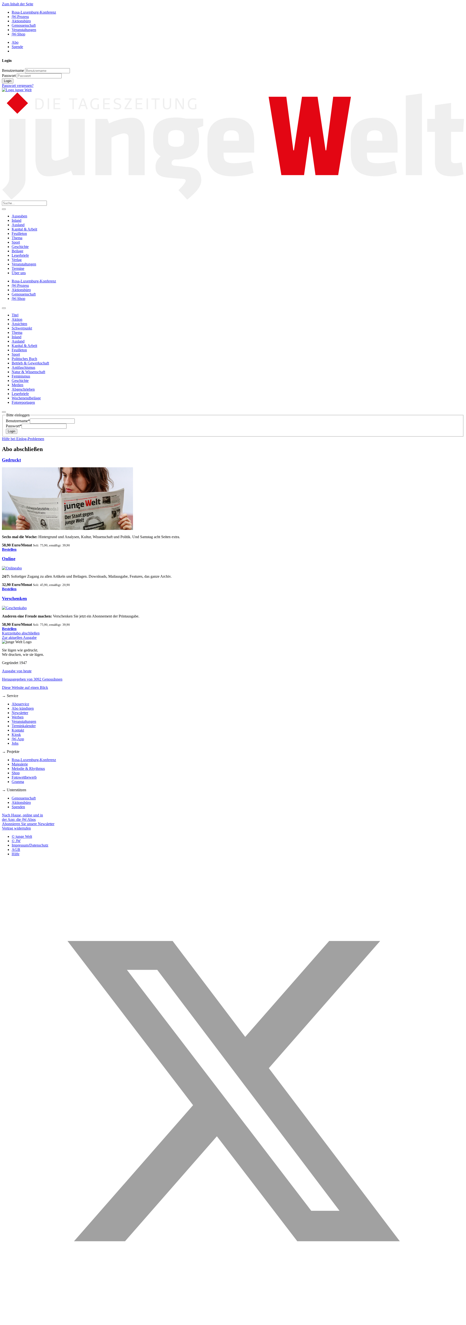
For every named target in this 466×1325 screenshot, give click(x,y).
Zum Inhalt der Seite (17, 4)
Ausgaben (19, 216)
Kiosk (16, 734)
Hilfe (15, 854)
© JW (16, 841)
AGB (16, 850)
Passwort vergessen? (17, 85)
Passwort (9, 76)
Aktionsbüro (21, 21)
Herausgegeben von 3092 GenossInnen (32, 679)
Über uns (19, 273)
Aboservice (20, 704)
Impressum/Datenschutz (30, 845)
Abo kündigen (23, 708)
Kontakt (18, 730)
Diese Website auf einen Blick (25, 687)
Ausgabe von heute (17, 671)
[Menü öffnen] (4, 209)
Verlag (17, 260)
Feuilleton (19, 233)
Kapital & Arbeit (24, 229)
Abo (15, 42)
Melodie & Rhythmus (28, 768)
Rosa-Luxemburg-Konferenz (34, 12)
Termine (18, 268)
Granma (18, 782)
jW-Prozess (20, 17)
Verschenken (14, 598)
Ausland (18, 225)
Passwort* (14, 426)
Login (7, 81)
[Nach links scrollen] (4, 308)
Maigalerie (20, 764)
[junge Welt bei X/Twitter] (233, 1321)
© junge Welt (22, 836)
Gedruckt (11, 459)
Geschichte (20, 247)
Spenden (18, 807)
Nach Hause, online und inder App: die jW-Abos (22, 817)
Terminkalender (24, 726)
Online (8, 558)
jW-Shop (18, 34)
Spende (17, 47)
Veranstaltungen (24, 30)
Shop (16, 773)
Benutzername (13, 70)
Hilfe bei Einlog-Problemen (23, 439)
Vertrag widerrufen (16, 828)
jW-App (18, 739)
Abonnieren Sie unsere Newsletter (28, 824)
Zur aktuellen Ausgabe (19, 637)
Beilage (17, 251)
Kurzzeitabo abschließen (21, 633)
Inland (16, 220)
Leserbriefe (20, 255)
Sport (16, 242)
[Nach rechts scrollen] (4, 412)
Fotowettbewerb (24, 777)
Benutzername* (18, 421)
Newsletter (20, 713)
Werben (18, 717)
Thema (17, 238)
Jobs (15, 743)
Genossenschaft (24, 25)
